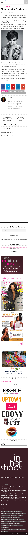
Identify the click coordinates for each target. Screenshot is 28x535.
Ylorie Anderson (4, 523)
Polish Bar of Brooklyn (20, 513)
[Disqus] (14, 158)
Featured (9, 521)
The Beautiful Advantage (21, 119)
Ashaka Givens (14, 515)
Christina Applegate (12, 91)
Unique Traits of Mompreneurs (7, 119)
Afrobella (21, 519)
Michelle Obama (21, 91)
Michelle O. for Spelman (7, 129)
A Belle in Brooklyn (13, 525)
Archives (2, 443)
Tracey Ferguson (4, 525)
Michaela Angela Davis (13, 519)
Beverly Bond (16, 523)
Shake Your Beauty (5, 527)
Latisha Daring (4, 519)
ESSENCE (11, 523)
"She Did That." (15, 521)
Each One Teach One (7, 132)
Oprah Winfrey (22, 529)
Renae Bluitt (4, 511)
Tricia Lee (3, 515)
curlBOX (20, 525)
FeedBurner (16, 253)
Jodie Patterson (11, 513)
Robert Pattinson (22, 93)
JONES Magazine (23, 521)
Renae (4, 12)
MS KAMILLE (17, 478)
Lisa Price (3, 517)
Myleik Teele (3, 521)
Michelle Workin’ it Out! (7, 135)
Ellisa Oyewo (10, 511)
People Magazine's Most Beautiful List (9, 93)
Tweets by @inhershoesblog (6, 381)
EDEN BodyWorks (17, 511)
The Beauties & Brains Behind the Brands (9, 529)
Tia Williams (9, 517)
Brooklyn (20, 515)
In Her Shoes (3, 513)
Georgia (8, 515)
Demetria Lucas (16, 517)
